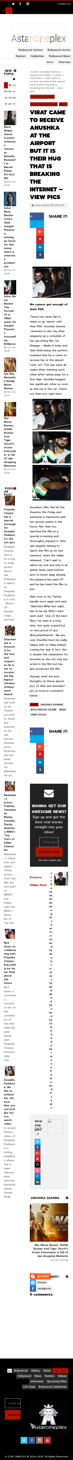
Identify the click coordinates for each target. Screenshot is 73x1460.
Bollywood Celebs (40, 75)
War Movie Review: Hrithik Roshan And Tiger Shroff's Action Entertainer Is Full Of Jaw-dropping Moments (50, 1250)
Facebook (44, 1288)
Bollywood (21, 1370)
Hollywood (24, 1376)
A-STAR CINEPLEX (15, 1456)
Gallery (35, 1370)
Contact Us (64, 4)
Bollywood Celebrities (53, 1387)
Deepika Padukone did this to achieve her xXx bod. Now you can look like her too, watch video (9, 1102)
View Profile (39, 1126)
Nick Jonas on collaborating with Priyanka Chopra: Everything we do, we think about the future (10, 963)
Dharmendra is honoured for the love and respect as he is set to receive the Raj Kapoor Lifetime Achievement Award (10, 667)
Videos (62, 1376)
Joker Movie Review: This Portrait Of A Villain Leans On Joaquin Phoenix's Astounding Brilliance (10, 320)
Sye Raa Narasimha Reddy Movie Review (10, 381)
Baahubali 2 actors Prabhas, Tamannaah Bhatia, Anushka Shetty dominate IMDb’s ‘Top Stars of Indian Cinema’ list (10, 822)
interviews (37, 1381)
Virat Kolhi (35, 78)
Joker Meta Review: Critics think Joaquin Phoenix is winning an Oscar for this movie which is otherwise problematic (10, 237)
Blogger (43, 1276)
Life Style (29, 1387)
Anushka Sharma (42, 97)
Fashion (49, 1376)
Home (47, 1370)
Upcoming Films (57, 1381)
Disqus (42, 1282)
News (58, 75)
